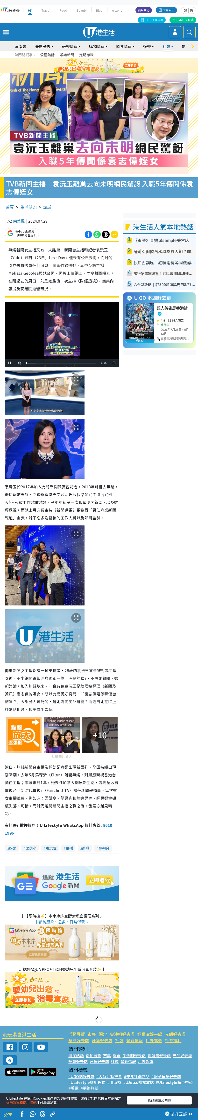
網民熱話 (76, 1055)
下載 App (169, 10)
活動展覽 (76, 1034)
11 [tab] (107, 65)
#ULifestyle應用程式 (86, 1082)
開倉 (103, 1034)
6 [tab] (112, 59)
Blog (99, 10)
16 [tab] (107, 71)
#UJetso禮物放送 (138, 1082)
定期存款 (86, 54)
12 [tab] (112, 65)
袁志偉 (51, 848)
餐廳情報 (134, 1040)
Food (63, 10)
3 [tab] (97, 59)
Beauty (82, 10)
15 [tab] (102, 71)
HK (30, 10)
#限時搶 (114, 1082)
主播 (69, 848)
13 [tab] (93, 71)
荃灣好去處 (78, 1040)
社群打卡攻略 (185, 20)
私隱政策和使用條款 (21, 1102)
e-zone (117, 10)
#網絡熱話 (89, 1088)
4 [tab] (102, 59)
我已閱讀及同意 (159, 1100)
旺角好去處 (102, 1040)
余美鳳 (19, 221)
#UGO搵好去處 (81, 1076)
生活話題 (28, 207)
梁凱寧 (31, 848)
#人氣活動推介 (109, 1076)
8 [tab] (93, 65)
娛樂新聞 (67, 54)
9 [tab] (97, 65)
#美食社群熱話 (136, 1076)
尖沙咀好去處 (122, 1034)
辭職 (85, 848)
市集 (92, 1034)
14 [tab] (97, 71)
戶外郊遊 (154, 1040)
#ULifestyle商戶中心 (174, 1082)
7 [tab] (88, 65)
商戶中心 (143, 10)
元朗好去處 (175, 1034)
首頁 (10, 207)
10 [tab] (102, 65)
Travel (46, 10)
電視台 (104, 848)
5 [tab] (107, 59)
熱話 (47, 207)
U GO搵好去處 (154, 20)
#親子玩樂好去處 (166, 1076)
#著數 (73, 1088)
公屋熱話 (47, 54)
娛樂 (12, 848)
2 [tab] (93, 59)
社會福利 (173, 1040)
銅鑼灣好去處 (149, 1034)
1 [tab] (88, 59)
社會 (119, 1040)
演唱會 (20, 46)
